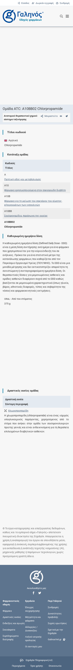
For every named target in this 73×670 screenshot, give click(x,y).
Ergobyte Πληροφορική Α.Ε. (39, 660)
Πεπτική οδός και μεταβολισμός (22, 179)
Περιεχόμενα (18, 666)
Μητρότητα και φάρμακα (33, 619)
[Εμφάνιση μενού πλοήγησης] (67, 16)
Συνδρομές (53, 607)
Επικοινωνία (55, 666)
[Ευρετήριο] (60, 116)
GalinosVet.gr (54, 639)
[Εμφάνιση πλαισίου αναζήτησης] (61, 16)
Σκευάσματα (9, 629)
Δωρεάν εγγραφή (44, 3)
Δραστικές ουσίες (12, 617)
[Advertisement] (36, 65)
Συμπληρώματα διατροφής (10, 637)
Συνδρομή (63, 3)
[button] (33, 593)
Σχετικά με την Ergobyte (55, 631)
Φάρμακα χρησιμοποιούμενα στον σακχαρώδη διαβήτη (35, 190)
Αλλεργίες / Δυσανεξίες (31, 629)
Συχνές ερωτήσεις (57, 623)
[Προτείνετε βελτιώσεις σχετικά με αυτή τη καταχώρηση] (66, 116)
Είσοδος (25, 3)
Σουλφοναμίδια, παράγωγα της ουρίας (26, 215)
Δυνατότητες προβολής (55, 615)
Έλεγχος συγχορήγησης (32, 609)
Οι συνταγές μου (33, 646)
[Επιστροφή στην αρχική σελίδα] (36, 580)
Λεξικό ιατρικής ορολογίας (33, 638)
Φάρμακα (7, 611)
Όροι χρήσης (36, 666)
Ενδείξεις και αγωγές (14, 623)
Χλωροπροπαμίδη (18, 410)
